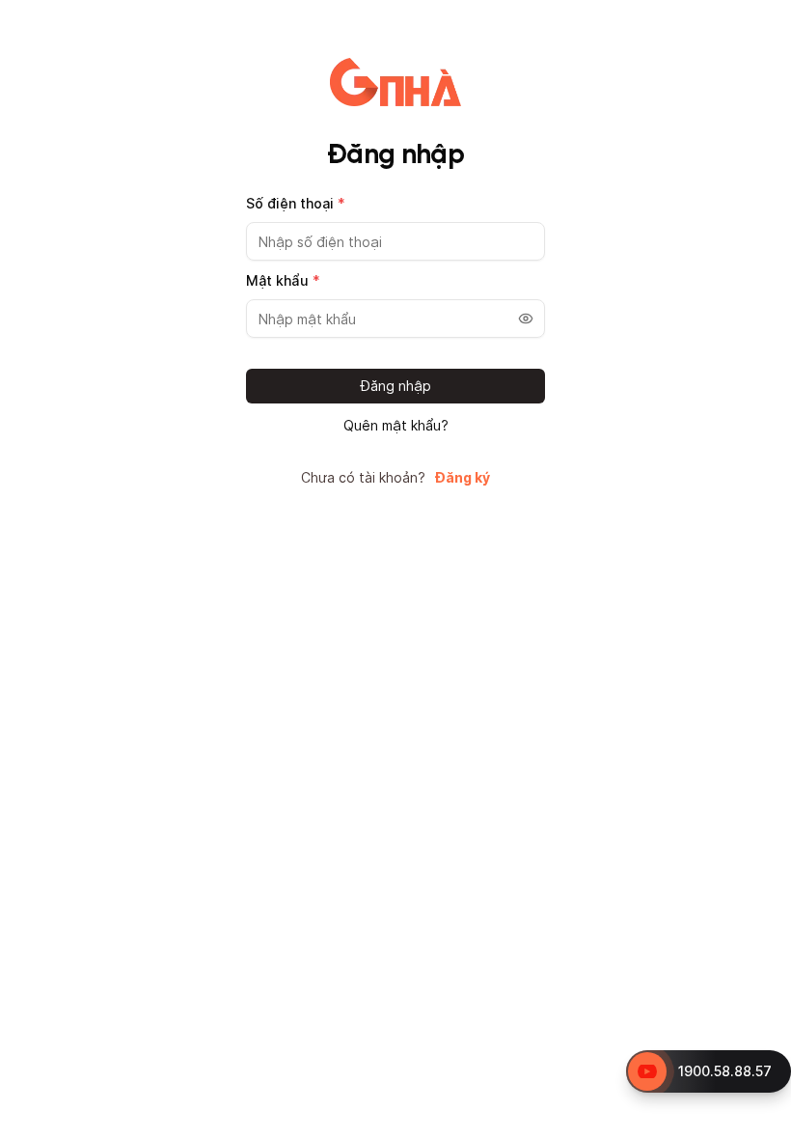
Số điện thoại (295, 203)
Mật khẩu (283, 280)
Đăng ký (462, 478)
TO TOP (757, 1125)
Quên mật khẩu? (396, 425)
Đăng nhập (396, 385)
